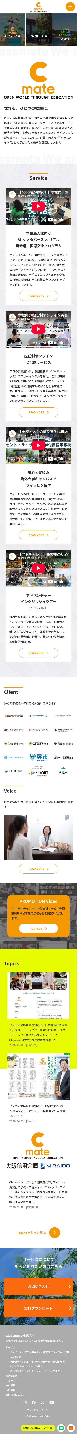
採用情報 (10, 1389)
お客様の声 (12, 1375)
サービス (10, 1347)
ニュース (10, 1380)
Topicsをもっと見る (31, 1232)
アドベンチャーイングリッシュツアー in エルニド (36, 1371)
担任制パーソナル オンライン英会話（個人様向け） (38, 1361)
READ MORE (36, 296)
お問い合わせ (38, 1286)
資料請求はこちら (15, 1394)
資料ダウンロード (38, 1308)
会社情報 (10, 1385)
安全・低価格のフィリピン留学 (26, 1366)
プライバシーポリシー (38, 1410)
